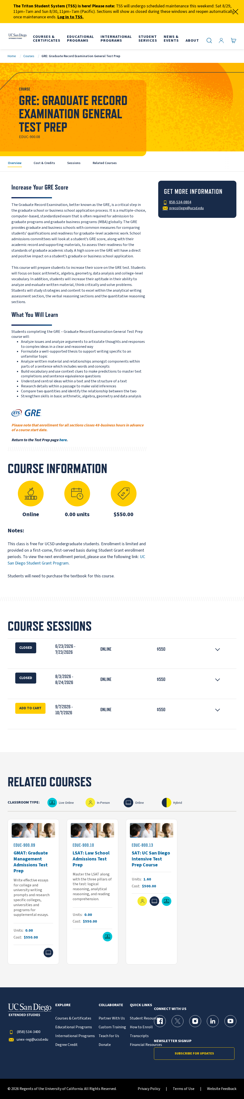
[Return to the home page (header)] (17, 36)
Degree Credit (66, 1044)
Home (12, 56)
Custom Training (112, 1027)
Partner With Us (112, 1018)
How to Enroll (141, 1027)
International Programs (75, 1036)
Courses (28, 56)
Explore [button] (63, 1005)
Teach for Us (109, 1036)
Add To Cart (30, 708)
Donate (105, 1044)
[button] (122, 649)
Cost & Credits (44, 163)
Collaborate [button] (111, 1005)
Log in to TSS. (70, 17)
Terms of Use (183, 1088)
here (62, 440)
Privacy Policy (149, 1088)
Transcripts (139, 1036)
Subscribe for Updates (194, 1053)
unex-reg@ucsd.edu (32, 1039)
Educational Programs (73, 1027)
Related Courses (105, 163)
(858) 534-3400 (29, 1031)
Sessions (74, 163)
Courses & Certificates (73, 1018)
